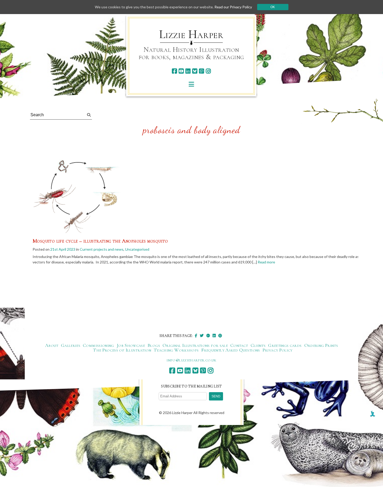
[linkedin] (188, 71)
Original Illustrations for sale (195, 345)
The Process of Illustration (122, 350)
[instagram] (208, 71)
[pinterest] (201, 71)
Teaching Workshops (176, 350)
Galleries (70, 345)
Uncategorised (137, 249)
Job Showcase (131, 345)
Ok (272, 7)
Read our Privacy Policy (233, 7)
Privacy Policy (278, 350)
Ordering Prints (321, 345)
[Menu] (191, 84)
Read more (266, 262)
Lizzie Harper (191, 34)
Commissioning (98, 345)
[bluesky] (194, 71)
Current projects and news (101, 249)
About (51, 345)
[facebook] (174, 71)
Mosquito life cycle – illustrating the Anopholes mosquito (100, 241)
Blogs (153, 345)
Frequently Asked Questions (230, 350)
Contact (239, 345)
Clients (258, 345)
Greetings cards (284, 345)
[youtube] (181, 71)
